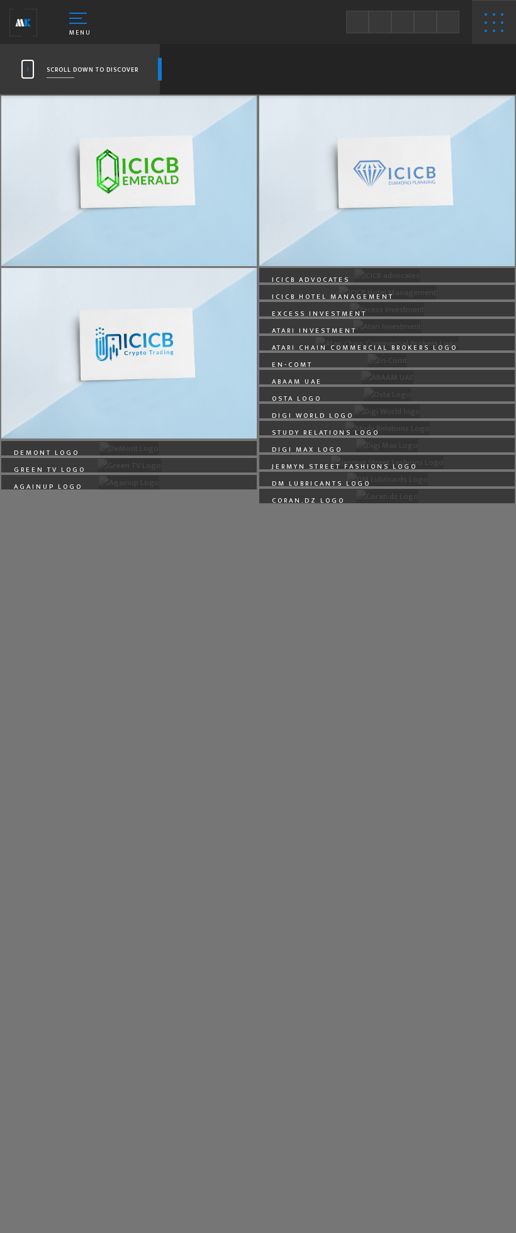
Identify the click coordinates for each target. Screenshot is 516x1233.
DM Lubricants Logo (321, 483)
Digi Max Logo (307, 449)
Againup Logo (48, 487)
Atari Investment (314, 331)
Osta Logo (297, 398)
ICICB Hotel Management (333, 297)
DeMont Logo (46, 453)
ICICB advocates (311, 280)
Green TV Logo (50, 470)
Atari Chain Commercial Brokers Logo (364, 348)
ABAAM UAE (297, 382)
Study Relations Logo (325, 432)
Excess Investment (319, 314)
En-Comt (292, 365)
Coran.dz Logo (308, 500)
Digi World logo (313, 415)
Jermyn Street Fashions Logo (344, 466)
